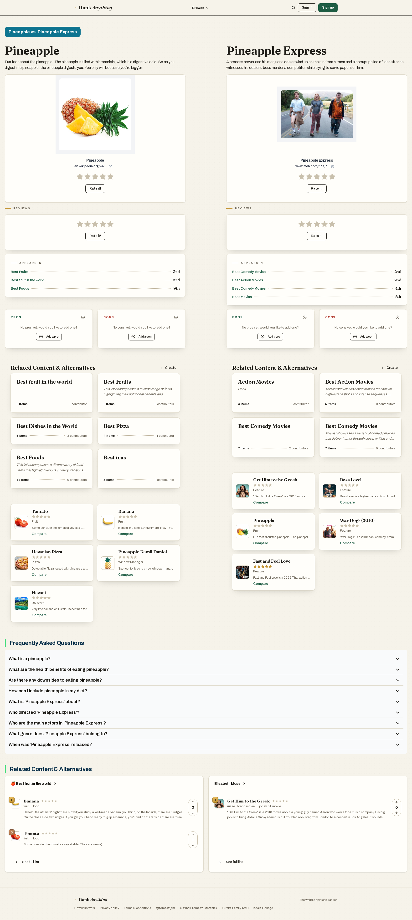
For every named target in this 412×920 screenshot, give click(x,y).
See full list (30, 862)
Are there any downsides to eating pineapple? (55, 680)
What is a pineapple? (30, 658)
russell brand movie (241, 806)
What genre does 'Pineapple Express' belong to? (58, 733)
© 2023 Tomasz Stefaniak (198, 908)
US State (38, 603)
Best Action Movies (247, 280)
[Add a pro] (83, 317)
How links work (84, 908)
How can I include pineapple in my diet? (48, 691)
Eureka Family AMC (235, 908)
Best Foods (20, 288)
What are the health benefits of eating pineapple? (59, 669)
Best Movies (242, 297)
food (36, 806)
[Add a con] (176, 317)
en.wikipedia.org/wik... (90, 166)
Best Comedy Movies (249, 272)
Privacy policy (109, 908)
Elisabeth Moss (227, 784)
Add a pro (52, 336)
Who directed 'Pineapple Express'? (44, 712)
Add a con (145, 336)
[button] (95, 176)
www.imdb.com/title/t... (312, 166)
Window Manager (130, 562)
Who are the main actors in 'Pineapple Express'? (57, 723)
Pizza (36, 562)
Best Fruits (19, 272)
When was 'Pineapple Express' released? (50, 744)
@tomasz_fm (165, 908)
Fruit (35, 521)
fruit (26, 806)
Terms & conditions (137, 908)
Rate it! (95, 188)
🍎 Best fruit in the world (31, 784)
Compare (39, 534)
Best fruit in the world (27, 280)
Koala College (263, 908)
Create (170, 368)
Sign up (328, 7)
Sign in (307, 7)
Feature (258, 490)
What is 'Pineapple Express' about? (44, 701)
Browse (198, 8)
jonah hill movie (270, 806)
